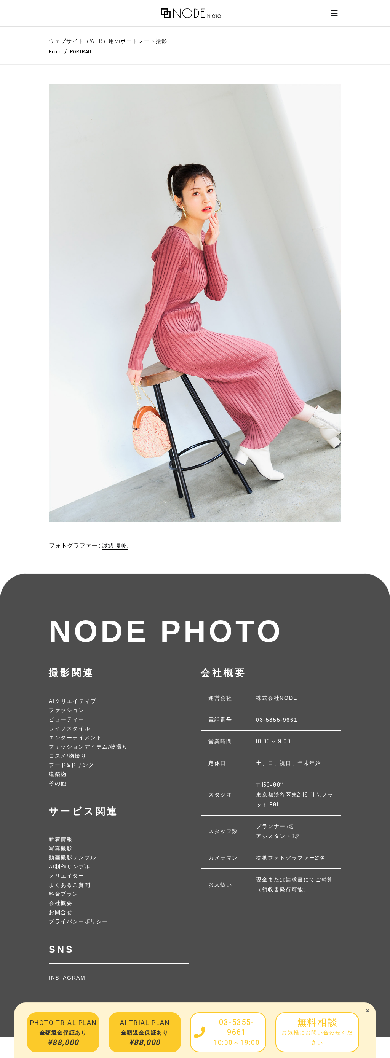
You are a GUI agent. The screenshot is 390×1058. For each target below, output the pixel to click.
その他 (58, 783)
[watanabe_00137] (195, 303)
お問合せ (60, 912)
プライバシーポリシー (78, 921)
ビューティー (67, 719)
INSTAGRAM (67, 978)
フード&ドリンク (71, 765)
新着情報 (60, 839)
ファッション (67, 710)
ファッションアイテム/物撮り (88, 747)
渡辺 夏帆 (115, 545)
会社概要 (60, 903)
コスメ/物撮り (67, 756)
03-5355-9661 (276, 720)
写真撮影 (60, 848)
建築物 (58, 774)
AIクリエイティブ (72, 701)
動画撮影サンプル (72, 857)
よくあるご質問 (69, 885)
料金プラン (63, 894)
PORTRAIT (81, 51)
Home (55, 51)
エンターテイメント (75, 738)
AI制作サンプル (70, 867)
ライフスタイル (69, 728)
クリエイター (67, 876)
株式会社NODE (276, 698)
